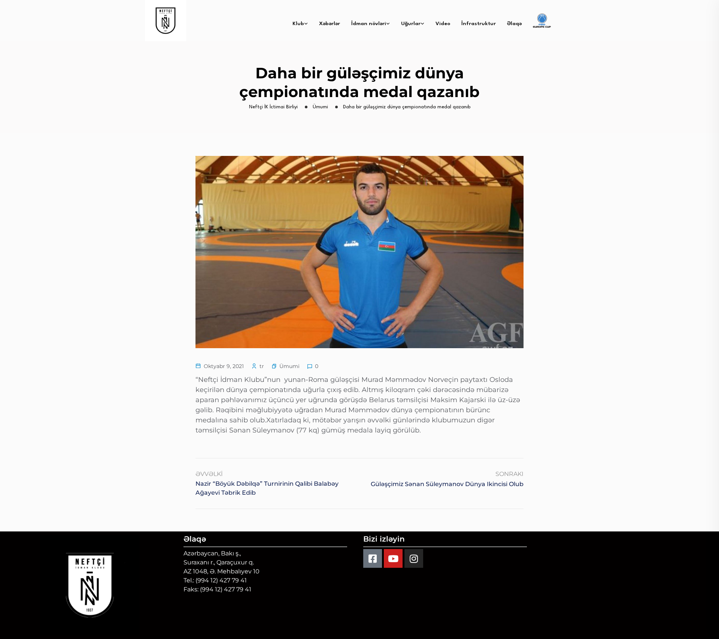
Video (443, 23)
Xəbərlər (329, 23)
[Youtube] (393, 558)
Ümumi (289, 366)
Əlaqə (514, 23)
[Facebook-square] (372, 558)
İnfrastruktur (478, 23)
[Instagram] (413, 558)
